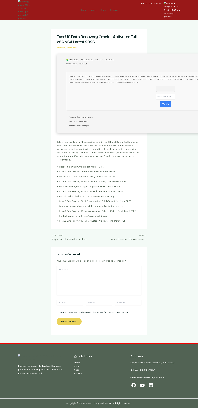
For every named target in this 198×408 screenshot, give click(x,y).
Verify (165, 104)
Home (83, 10)
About (93, 10)
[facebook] (134, 385)
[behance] (151, 385)
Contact (114, 10)
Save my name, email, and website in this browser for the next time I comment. (94, 312)
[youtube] (142, 385)
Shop (103, 10)
